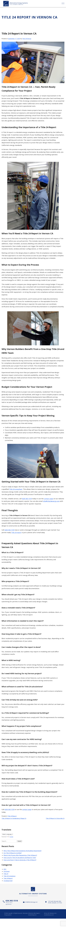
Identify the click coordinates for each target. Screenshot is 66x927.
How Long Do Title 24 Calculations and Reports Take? (20, 857)
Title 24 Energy (26, 39)
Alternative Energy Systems (19, 3)
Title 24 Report (12, 816)
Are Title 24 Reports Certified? (13, 853)
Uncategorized (8, 881)
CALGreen (7, 871)
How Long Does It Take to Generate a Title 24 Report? (20, 860)
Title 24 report (16, 532)
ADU (5, 869)
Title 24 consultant (15, 489)
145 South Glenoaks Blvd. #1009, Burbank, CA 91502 (55, 902)
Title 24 (6, 874)
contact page (48, 499)
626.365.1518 (12, 902)
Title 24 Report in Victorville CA (55, 818)
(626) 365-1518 (27, 499)
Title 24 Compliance (9, 876)
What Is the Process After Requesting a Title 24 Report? (20, 855)
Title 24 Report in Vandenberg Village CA (14, 818)
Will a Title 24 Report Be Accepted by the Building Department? (22, 851)
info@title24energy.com (51, 501)
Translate (11, 836)
